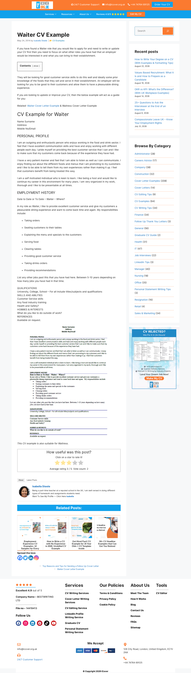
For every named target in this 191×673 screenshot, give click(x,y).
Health (138, 241)
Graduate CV (72, 623)
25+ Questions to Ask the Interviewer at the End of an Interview (150, 106)
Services (49, 14)
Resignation (141, 299)
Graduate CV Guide (146, 235)
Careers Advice (143, 160)
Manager (140, 269)
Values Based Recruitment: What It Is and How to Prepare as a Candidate (154, 76)
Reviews (110, 14)
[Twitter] (25, 557)
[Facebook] (19, 557)
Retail (138, 306)
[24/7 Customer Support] (19, 655)
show (36, 66)
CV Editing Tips (143, 194)
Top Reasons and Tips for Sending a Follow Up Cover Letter (71, 566)
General (139, 228)
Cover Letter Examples (147, 180)
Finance (139, 214)
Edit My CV (136, 14)
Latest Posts (32, 480)
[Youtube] (53, 623)
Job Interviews (143, 255)
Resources (66, 14)
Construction (142, 174)
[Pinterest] (39, 623)
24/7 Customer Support (86, 4)
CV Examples (58, 40)
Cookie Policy (107, 604)
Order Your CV (162, 4)
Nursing (139, 275)
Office (138, 282)
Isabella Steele (41, 486)
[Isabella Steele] (24, 496)
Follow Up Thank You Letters (151, 221)
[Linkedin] (30, 557)
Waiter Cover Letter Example (70, 569)
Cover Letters (142, 187)
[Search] (168, 31)
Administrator (142, 153)
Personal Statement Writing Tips (153, 289)
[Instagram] (36, 557)
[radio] (57, 463)
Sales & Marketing (145, 313)
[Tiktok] (46, 623)
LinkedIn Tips (142, 262)
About (21, 480)
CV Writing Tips (143, 208)
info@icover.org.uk (114, 4)
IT (136, 248)
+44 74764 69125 (140, 4)
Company (140, 167)
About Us (84, 14)
